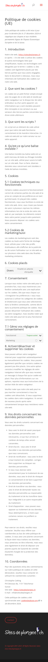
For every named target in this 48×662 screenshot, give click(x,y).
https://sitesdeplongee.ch (29, 54)
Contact (10, 620)
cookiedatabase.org (29, 600)
